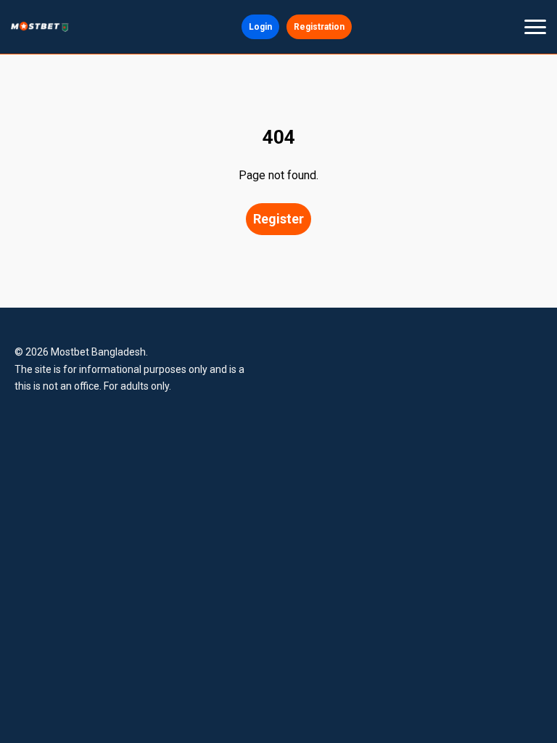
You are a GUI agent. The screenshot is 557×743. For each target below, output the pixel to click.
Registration (319, 27)
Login (260, 27)
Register (278, 218)
